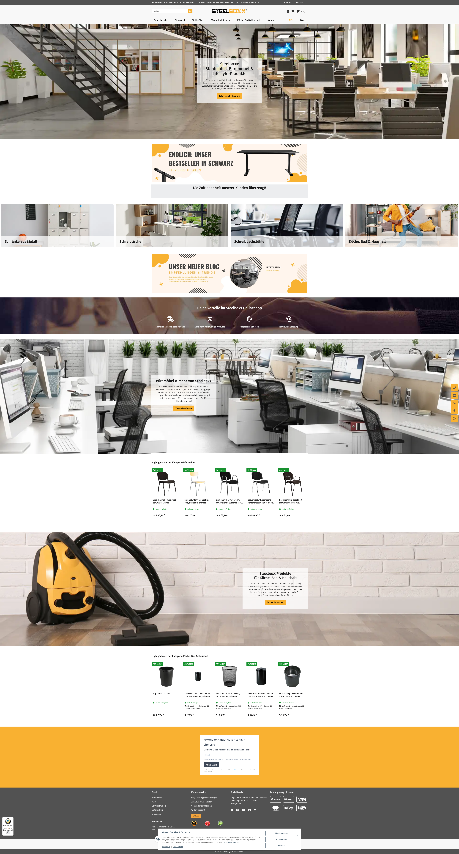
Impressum (166, 847)
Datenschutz (178, 847)
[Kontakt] (454, 395)
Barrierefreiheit (159, 806)
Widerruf (196, 816)
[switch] (8, 833)
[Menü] (12, 818)
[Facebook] (454, 410)
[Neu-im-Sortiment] (229, 163)
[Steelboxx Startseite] (229, 11)
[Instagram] (454, 418)
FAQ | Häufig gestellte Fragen (204, 797)
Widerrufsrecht (198, 810)
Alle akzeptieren (281, 833)
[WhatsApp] (454, 403)
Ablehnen (282, 846)
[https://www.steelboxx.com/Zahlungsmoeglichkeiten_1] (275, 799)
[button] (288, 11)
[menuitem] (161, 20)
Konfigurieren (281, 839)
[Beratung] (454, 387)
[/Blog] (229, 273)
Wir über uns (158, 797)
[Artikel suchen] (190, 11)
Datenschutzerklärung (231, 842)
